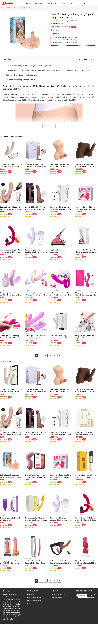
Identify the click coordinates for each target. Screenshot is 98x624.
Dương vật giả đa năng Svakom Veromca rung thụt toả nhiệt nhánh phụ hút (59, 338)
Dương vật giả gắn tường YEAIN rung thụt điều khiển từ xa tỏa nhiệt (35, 166)
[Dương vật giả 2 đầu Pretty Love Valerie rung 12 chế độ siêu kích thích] (61, 279)
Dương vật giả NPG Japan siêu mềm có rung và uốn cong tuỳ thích (85, 252)
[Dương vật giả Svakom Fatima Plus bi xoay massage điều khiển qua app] (11, 150)
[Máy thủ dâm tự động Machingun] (61, 236)
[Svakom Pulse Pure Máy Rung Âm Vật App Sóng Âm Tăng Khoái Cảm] (36, 461)
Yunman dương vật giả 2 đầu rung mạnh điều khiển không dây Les (10, 252)
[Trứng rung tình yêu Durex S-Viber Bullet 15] (11, 504)
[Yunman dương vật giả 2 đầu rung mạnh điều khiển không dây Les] (11, 236)
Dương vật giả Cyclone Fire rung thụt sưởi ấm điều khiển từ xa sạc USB (85, 338)
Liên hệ (29, 604)
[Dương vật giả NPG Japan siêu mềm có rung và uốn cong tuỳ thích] (86, 236)
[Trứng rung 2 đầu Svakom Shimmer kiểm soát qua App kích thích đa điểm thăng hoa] (86, 418)
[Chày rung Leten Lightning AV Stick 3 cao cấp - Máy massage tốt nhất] (86, 461)
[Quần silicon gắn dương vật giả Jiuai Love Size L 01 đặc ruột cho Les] (11, 461)
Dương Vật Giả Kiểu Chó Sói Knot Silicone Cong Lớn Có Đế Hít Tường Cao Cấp (85, 563)
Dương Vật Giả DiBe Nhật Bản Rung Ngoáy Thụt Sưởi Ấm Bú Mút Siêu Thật (35, 338)
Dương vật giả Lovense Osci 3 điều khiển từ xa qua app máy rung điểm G (85, 295)
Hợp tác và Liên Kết (58, 594)
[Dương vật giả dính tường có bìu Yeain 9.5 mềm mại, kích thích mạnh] (11, 547)
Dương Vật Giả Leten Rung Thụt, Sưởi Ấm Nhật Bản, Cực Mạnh (10, 338)
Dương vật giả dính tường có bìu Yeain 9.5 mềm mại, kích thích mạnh (10, 563)
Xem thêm (48, 126)
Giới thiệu (30, 594)
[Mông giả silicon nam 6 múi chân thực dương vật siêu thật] (86, 150)
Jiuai (61, 23)
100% (86, 59)
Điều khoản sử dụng (34, 597)
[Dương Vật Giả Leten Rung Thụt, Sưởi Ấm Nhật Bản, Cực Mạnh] (11, 321)
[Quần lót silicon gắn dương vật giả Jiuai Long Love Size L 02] (24, 33)
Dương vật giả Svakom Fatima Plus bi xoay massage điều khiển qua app (11, 166)
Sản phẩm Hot (57, 597)
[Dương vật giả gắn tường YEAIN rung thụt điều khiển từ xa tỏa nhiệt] (36, 150)
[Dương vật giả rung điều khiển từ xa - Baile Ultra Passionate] (86, 193)
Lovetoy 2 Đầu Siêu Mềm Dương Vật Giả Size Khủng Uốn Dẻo (34, 563)
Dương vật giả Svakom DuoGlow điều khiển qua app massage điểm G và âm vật (35, 252)
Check (91, 596)
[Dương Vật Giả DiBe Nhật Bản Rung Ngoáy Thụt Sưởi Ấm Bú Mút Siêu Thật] (36, 321)
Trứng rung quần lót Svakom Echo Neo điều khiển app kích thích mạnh (35, 520)
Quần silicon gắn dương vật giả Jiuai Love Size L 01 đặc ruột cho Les (10, 477)
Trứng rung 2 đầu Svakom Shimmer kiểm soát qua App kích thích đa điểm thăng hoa (85, 434)
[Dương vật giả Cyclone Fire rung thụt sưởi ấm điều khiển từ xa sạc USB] (86, 321)
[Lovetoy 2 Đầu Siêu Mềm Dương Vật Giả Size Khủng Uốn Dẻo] (36, 547)
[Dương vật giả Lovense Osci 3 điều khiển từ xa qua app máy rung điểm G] (86, 279)
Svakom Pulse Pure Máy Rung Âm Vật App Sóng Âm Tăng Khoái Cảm (35, 477)
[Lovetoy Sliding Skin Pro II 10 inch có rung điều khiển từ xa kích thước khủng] (36, 193)
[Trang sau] (59, 355)
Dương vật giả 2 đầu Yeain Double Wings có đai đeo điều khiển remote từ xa (60, 563)
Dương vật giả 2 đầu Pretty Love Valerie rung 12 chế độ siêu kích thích (60, 295)
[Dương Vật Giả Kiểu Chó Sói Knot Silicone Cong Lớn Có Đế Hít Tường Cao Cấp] (86, 547)
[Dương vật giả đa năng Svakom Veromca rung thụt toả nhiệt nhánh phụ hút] (61, 321)
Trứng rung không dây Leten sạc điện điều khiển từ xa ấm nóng (10, 295)
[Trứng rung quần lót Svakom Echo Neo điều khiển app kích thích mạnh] (36, 504)
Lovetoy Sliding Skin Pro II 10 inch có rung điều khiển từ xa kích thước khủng (35, 209)
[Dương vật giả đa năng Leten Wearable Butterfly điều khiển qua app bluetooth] (36, 279)
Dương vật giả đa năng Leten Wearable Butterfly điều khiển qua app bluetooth (35, 295)
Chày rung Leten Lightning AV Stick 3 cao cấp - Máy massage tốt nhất (85, 477)
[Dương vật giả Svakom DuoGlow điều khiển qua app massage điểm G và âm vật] (36, 236)
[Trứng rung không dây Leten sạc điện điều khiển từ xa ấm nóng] (11, 279)
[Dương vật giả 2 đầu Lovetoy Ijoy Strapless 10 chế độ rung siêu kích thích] (11, 193)
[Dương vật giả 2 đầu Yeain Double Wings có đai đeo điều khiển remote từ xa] (61, 547)
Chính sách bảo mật (34, 601)
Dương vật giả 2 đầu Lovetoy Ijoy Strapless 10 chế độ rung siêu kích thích (10, 209)
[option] (24, 33)
